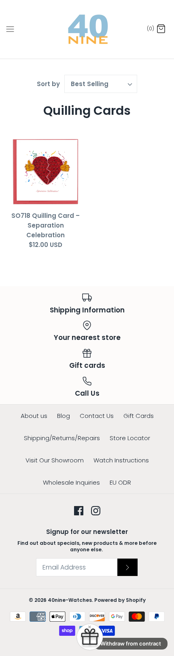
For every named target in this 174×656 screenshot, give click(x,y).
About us (34, 415)
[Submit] (127, 567)
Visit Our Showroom (54, 460)
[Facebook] (78, 510)
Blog (63, 415)
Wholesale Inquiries (71, 482)
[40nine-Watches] (87, 29)
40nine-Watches (70, 600)
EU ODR (120, 482)
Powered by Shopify (120, 600)
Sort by (48, 84)
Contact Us (97, 415)
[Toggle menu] (10, 29)
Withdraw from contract (130, 643)
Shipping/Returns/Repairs (62, 438)
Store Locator (130, 438)
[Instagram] (95, 510)
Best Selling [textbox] (89, 84)
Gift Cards (138, 415)
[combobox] (100, 84)
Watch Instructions (121, 460)
